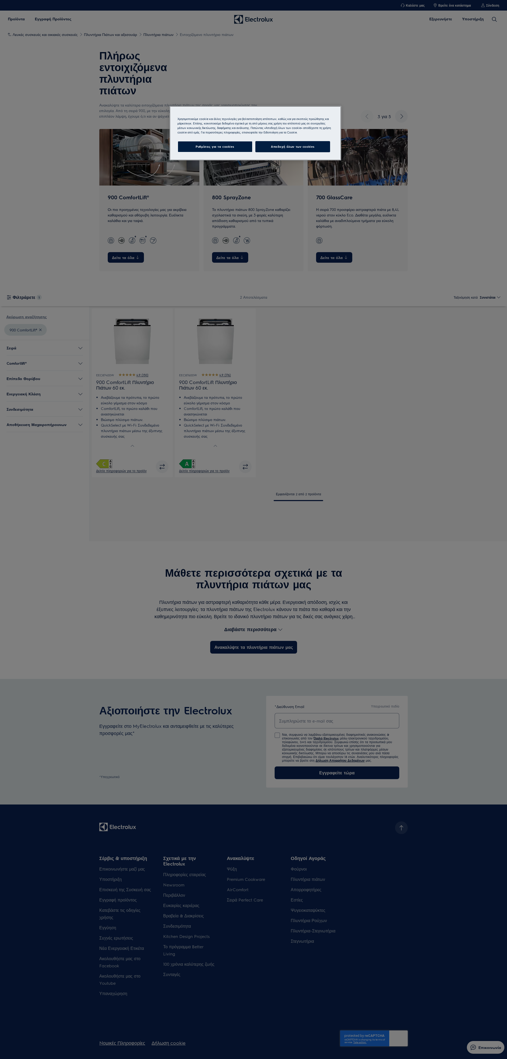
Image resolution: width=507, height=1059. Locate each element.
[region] (255, 133)
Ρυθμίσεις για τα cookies (215, 147)
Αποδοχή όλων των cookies (292, 147)
